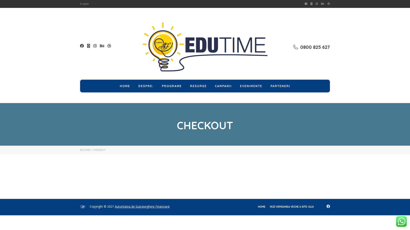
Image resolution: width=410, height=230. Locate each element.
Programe (172, 86)
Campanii (223, 86)
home (261, 206)
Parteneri (280, 86)
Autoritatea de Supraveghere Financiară (142, 206)
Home (125, 86)
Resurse (198, 86)
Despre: (146, 86)
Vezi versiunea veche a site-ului (292, 206)
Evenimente (251, 86)
